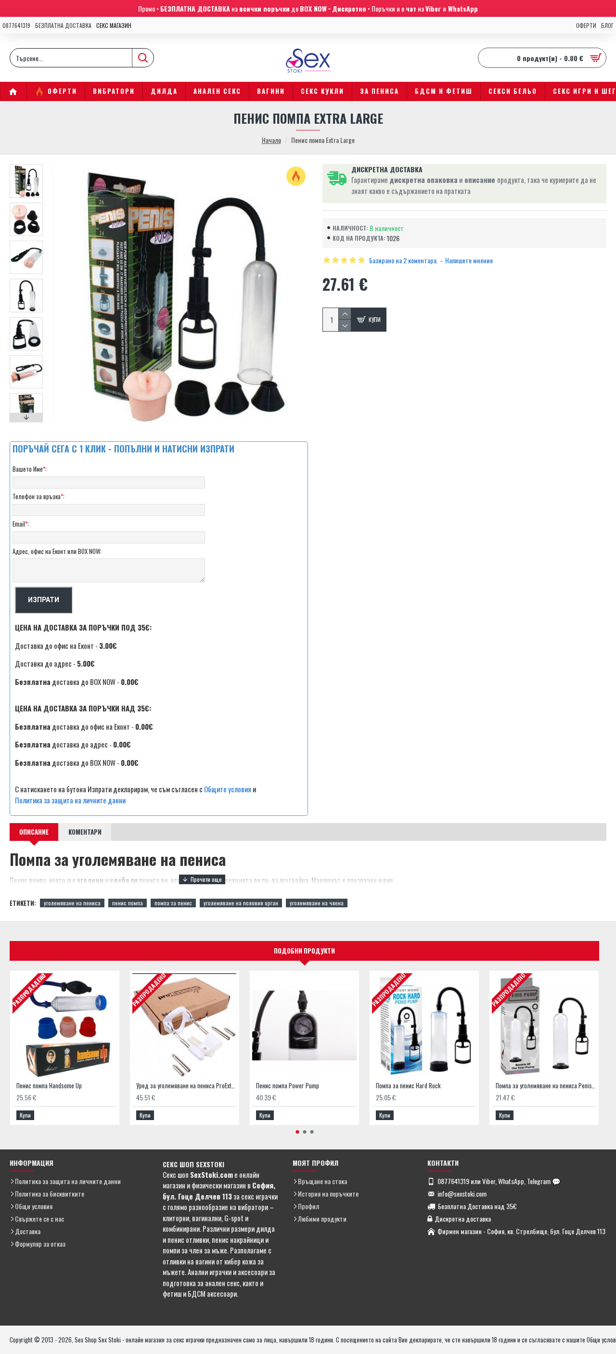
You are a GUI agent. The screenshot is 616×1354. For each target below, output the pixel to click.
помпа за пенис (173, 903)
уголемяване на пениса (72, 903)
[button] (26, 166)
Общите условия (227, 789)
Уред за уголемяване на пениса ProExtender (186, 1086)
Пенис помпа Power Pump (287, 1086)
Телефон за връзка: (38, 496)
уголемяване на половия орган (241, 903)
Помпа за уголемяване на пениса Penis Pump (546, 1086)
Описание (34, 832)
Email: (21, 524)
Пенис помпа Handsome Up (49, 1086)
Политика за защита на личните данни (70, 800)
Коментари (85, 832)
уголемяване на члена (317, 903)
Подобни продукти (304, 950)
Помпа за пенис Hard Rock (408, 1086)
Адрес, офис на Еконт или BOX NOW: (57, 551)
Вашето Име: (30, 469)
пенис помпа (127, 903)
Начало (271, 140)
